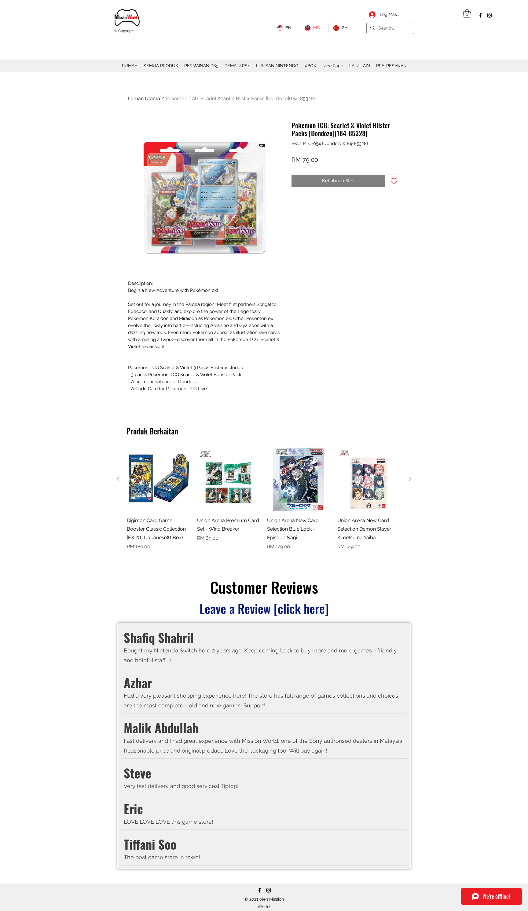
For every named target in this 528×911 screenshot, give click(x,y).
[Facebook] (480, 15)
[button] (467, 13)
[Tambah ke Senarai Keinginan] (394, 181)
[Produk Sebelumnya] (118, 479)
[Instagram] (489, 15)
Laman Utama (144, 98)
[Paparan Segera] (159, 480)
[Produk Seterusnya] (410, 479)
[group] (264, 503)
